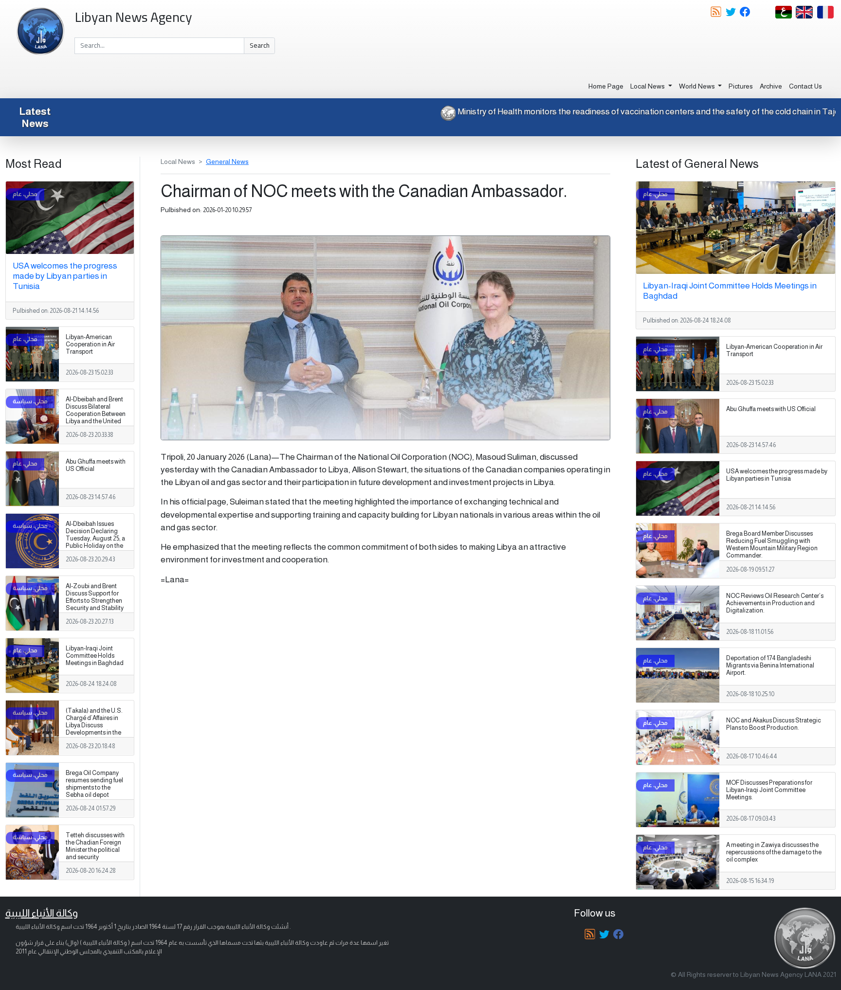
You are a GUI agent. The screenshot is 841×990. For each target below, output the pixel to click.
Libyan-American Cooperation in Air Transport (90, 344)
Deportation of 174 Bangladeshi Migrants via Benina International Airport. (770, 665)
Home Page (605, 86)
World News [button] (697, 86)
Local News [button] (648, 86)
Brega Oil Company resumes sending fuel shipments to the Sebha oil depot (94, 784)
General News (227, 161)
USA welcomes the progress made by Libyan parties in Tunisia (65, 276)
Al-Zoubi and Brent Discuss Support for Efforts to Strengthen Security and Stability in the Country (95, 601)
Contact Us (805, 86)
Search (260, 45)
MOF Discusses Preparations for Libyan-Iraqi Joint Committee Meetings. (769, 790)
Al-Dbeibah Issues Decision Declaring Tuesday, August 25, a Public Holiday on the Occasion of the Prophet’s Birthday (95, 542)
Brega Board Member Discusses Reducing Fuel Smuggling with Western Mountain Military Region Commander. (772, 544)
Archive (771, 86)
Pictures (741, 86)
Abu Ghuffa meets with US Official (96, 465)
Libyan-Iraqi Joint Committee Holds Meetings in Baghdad (95, 655)
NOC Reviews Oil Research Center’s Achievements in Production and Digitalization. (774, 603)
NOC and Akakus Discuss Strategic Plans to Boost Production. (773, 724)
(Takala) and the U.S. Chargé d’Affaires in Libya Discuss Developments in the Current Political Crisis (96, 725)
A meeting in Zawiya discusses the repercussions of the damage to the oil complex (774, 852)
